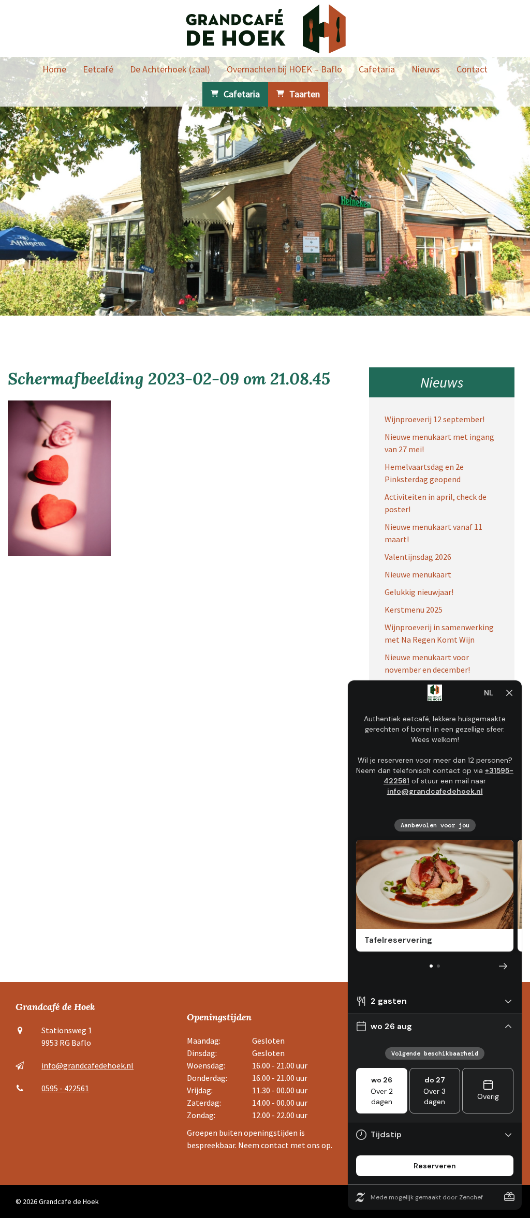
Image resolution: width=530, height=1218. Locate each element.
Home (54, 69)
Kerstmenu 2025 (414, 609)
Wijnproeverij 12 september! (434, 419)
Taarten (304, 94)
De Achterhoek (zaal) (170, 69)
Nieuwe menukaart (418, 574)
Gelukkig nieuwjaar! (419, 592)
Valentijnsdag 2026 (418, 557)
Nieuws (425, 69)
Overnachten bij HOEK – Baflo (284, 69)
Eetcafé (98, 69)
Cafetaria (377, 69)
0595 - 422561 (65, 1088)
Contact (472, 69)
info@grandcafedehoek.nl (87, 1065)
